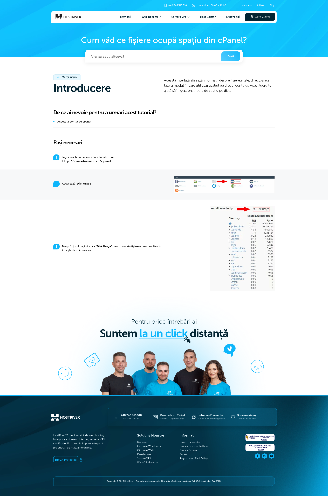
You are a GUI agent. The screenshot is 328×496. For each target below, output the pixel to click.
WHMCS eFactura (147, 462)
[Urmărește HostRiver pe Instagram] (264, 456)
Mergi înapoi (69, 77)
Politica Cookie (188, 450)
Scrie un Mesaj (246, 415)
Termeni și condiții (190, 441)
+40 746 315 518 (177, 5)
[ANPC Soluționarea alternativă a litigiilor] (260, 438)
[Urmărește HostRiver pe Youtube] (271, 456)
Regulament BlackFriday (194, 458)
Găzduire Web (145, 450)
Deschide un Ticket (172, 415)
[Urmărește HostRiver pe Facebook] (257, 456)
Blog (272, 5)
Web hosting (150, 16)
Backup (184, 454)
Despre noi (233, 16)
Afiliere (260, 5)
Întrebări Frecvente (211, 415)
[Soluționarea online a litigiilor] (260, 448)
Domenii (125, 16)
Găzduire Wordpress (149, 446)
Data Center (208, 16)
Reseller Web (144, 454)
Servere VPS (179, 16)
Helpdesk (247, 5)
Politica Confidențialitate (194, 446)
